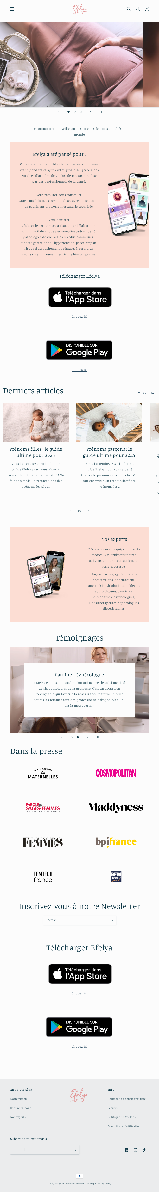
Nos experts (18, 1117)
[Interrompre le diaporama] (100, 112)
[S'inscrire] (111, 920)
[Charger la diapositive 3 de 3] (81, 112)
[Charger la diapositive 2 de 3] (75, 112)
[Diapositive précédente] (58, 112)
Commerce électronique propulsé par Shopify (88, 1184)
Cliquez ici (79, 316)
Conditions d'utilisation (124, 1126)
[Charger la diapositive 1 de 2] (71, 737)
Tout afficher (147, 393)
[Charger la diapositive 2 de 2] (78, 737)
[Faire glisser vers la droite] (88, 510)
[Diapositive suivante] (90, 112)
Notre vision (18, 1098)
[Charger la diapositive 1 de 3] (69, 112)
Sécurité (113, 1107)
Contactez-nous (20, 1107)
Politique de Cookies (122, 1117)
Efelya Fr (59, 1184)
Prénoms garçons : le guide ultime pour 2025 (109, 452)
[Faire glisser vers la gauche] (71, 510)
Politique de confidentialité (127, 1098)
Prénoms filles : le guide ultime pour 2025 (36, 452)
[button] (12, 8)
